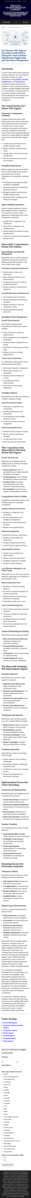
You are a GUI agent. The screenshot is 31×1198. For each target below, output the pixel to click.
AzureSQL (6, 1122)
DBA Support (7, 1144)
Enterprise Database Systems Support (13, 1026)
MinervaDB (6, 22)
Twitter (13, 1)
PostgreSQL (7, 1082)
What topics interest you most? (12, 1072)
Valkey (6, 1111)
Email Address (6, 1065)
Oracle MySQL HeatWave (11, 1117)
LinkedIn (19, 1)
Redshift (6, 1125)
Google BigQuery (9, 1133)
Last (17, 1062)
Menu (26, 22)
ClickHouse (7, 1101)
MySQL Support (8, 1033)
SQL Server (7, 1085)
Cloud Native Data (9, 1079)
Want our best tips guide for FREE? (13, 1155)
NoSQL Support (8, 1041)
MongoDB (7, 1093)
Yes (5, 1157)
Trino (5, 1106)
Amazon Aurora (8, 1127)
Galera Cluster (20, 82)
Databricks (7, 1135)
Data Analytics (8, 1152)
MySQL (18, 79)
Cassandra (7, 1098)
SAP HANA (7, 1103)
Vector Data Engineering (11, 1077)
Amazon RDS (7, 1119)
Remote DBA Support (10, 1023)
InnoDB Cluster (7, 82)
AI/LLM (6, 1074)
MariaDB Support (9, 1036)
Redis (5, 1109)
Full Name (5, 1057)
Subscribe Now (8, 1165)
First (3, 1062)
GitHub (24, 1)
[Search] (16, 22)
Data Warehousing (9, 1149)
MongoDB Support (9, 1038)
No (4, 1160)
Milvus (5, 1114)
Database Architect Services (12, 1141)
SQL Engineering (8, 1138)
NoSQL (6, 1095)
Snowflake (7, 1130)
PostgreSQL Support (10, 1030)
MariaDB (25, 79)
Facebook (7, 1)
